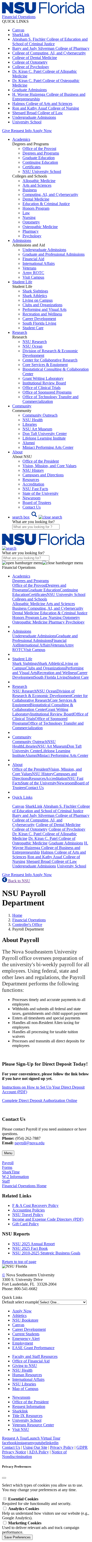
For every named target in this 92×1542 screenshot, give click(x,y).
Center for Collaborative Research (49, 360)
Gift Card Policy (25, 1224)
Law (26, 213)
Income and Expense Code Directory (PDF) (47, 1219)
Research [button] (19, 332)
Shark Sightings (35, 291)
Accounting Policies (28, 1210)
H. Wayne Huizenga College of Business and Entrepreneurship (50, 847)
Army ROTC (33, 272)
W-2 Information (15, 1176)
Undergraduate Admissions (34, 117)
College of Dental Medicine (34, 57)
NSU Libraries (24, 1384)
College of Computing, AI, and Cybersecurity (49, 53)
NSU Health (32, 420)
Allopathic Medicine (38, 181)
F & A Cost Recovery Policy (35, 1205)
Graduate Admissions (29, 90)
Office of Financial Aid (31, 1361)
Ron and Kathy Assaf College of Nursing (45, 108)
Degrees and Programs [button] (30, 581)
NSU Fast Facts (35, 489)
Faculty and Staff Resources (34, 1356)
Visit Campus (33, 277)
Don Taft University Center (44, 433)
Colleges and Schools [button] (29, 599)
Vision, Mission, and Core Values (49, 466)
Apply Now (42, 130)
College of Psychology (30, 67)
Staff (6, 1181)
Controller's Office (27, 924)
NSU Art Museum (37, 429)
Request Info (21, 130)
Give (6, 130)
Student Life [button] (22, 282)
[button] (37, 517)
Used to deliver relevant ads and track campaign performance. (40, 1527)
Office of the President (40, 461)
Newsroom (31, 498)
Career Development (39, 318)
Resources (30, 479)
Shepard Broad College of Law (37, 113)
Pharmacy (30, 231)
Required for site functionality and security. (36, 1501)
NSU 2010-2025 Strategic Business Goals (46, 1253)
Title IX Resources (27, 1416)
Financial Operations (29, 920)
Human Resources (27, 1375)
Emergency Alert (26, 1338)
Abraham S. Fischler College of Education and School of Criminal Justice (50, 41)
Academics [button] (21, 139)
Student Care (32, 328)
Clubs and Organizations (42, 305)
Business (29, 190)
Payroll (8, 1163)
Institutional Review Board (44, 383)
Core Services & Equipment (45, 364)
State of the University (40, 493)
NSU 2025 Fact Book (30, 1248)
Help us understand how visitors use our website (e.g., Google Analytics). (45, 1513)
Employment (22, 1343)
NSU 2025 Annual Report (33, 1244)
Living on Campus (37, 300)
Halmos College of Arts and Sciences (42, 103)
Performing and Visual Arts (44, 309)
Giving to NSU (24, 1365)
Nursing (29, 217)
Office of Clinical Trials (41, 387)
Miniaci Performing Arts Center (47, 447)
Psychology (31, 236)
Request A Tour (14, 1438)
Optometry (31, 222)
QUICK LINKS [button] (15, 21)
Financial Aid (33, 259)
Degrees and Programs (40, 153)
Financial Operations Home (24, 1186)
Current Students (25, 1334)
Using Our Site (35, 1447)
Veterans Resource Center (33, 1425)
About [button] (17, 452)
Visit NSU (20, 1429)
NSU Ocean (32, 346)
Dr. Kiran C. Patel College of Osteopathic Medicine (43, 840)
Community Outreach (39, 415)
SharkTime (11, 1172)
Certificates (31, 167)
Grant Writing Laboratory (43, 378)
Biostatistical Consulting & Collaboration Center (42, 707)
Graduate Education (38, 158)
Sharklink (20, 1411)
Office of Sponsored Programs (47, 392)
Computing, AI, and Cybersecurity (50, 194)
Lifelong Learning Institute (44, 438)
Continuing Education (40, 162)
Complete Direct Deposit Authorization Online (39, 1100)
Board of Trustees (36, 502)
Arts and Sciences (36, 185)
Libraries (29, 424)
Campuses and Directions (43, 475)
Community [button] (21, 406)
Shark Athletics (34, 295)
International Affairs (38, 263)
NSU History (33, 470)
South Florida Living (39, 323)
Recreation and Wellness (42, 314)
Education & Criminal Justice (46, 204)
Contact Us (31, 507)
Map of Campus (25, 1388)
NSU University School (41, 171)
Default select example (20, 1302)
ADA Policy (39, 1452)
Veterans (29, 268)
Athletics (19, 1315)
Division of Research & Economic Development (43, 693)
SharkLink (20, 34)
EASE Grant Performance (33, 1348)
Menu (8, 1153)
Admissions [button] (21, 240)
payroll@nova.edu (29, 1143)
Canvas (18, 30)
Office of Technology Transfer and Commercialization (50, 399)
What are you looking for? (33, 522)
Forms (7, 1167)
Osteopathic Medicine (40, 227)
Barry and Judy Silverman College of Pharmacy (50, 48)
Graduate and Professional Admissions (53, 254)
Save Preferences (17, 1537)
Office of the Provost (39, 148)
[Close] (4, 1478)
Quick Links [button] (22, 797)
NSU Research (34, 341)
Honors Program (35, 208)
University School (26, 122)
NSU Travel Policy (27, 1215)
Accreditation (33, 484)
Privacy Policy (62, 1447)
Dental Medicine (35, 199)
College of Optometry (30, 62)
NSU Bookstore (25, 1320)
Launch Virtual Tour (43, 1438)
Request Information (28, 1406)
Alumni (28, 443)
